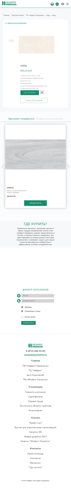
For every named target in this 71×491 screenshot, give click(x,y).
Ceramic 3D (35, 432)
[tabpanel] (11, 40)
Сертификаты (35, 396)
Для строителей (35, 375)
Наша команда (35, 453)
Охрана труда (35, 401)
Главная (6, 15)
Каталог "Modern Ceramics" (36, 441)
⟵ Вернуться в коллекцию (15, 23)
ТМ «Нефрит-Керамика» (35, 15)
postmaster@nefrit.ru (35, 354)
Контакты (35, 458)
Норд (48, 15)
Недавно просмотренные (50, 118)
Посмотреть (35, 203)
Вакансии (35, 462)
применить (28, 323)
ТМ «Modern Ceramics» (35, 379)
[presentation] (3, 166)
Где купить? (30, 93)
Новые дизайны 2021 (35, 436)
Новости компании (35, 392)
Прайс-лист (35, 422)
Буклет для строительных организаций (35, 427)
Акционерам (36, 410)
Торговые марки (17, 15)
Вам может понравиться (21, 118)
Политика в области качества (35, 405)
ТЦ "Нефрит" (35, 370)
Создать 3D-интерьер (33, 100)
